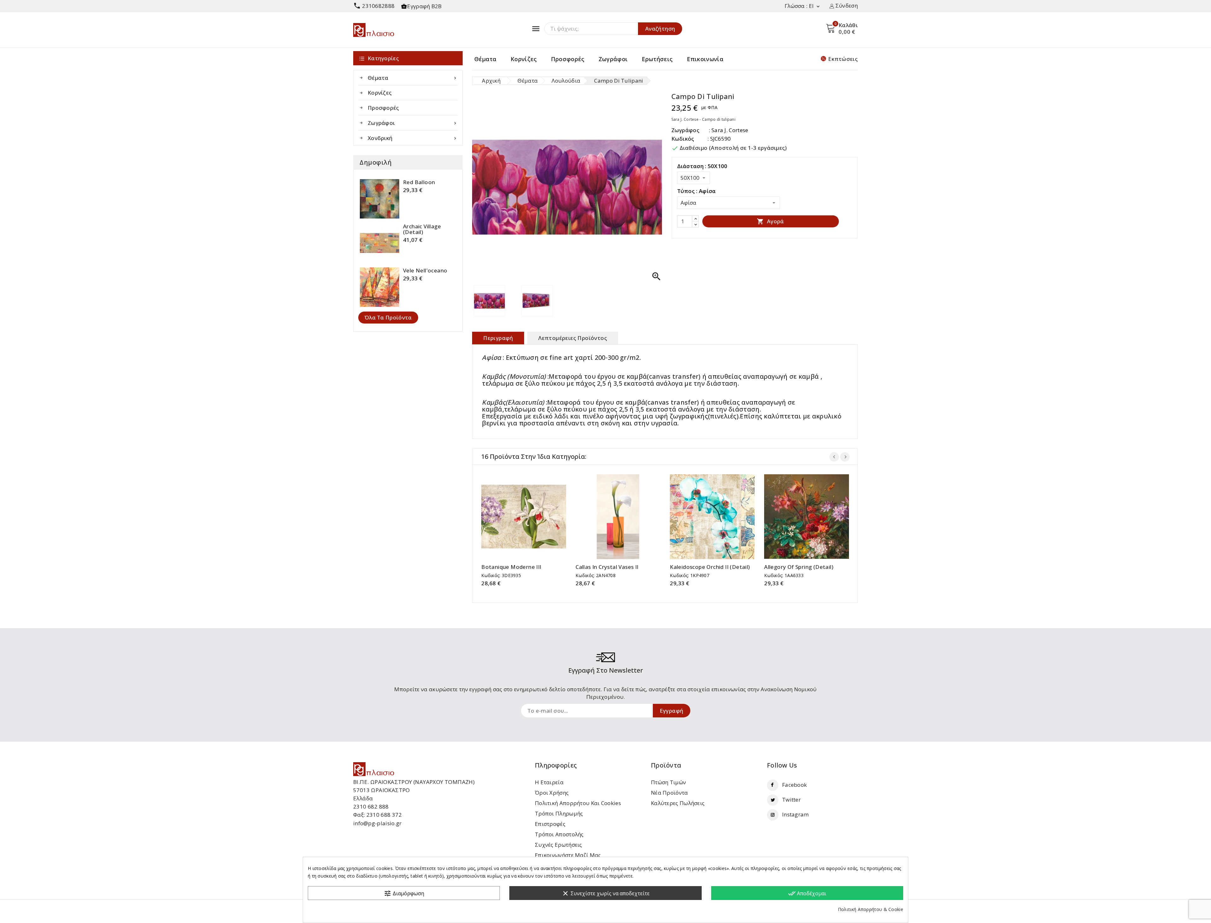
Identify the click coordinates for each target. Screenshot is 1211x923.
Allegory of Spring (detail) (798, 567)
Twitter (791, 799)
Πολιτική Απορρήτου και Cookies (578, 803)
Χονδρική (413, 138)
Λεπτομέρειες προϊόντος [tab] (572, 338)
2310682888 (374, 5)
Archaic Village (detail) (422, 229)
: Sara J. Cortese (728, 130)
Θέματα (485, 59)
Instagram (795, 814)
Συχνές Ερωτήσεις (558, 844)
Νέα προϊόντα (669, 792)
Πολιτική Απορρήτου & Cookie (870, 909)
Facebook (794, 784)
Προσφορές (568, 59)
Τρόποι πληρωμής (559, 813)
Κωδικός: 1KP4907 (689, 575)
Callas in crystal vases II (607, 567)
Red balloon (419, 182)
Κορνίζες (524, 59)
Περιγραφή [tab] (498, 338)
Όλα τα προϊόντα (388, 317)
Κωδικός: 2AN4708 (596, 575)
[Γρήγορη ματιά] (529, 514)
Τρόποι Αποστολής (559, 834)
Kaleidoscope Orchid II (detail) (710, 567)
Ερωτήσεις (657, 59)
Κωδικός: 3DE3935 (501, 575)
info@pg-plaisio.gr (377, 823)
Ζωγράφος (685, 130)
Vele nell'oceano (425, 270)
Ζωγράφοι (613, 59)
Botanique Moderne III (511, 567)
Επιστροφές (550, 823)
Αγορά (770, 221)
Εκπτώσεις (843, 58)
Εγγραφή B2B (424, 6)
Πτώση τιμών (668, 782)
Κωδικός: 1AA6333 (784, 575)
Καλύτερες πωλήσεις (678, 803)
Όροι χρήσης (552, 792)
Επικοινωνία (705, 59)
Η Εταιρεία (549, 782)
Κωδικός (682, 138)
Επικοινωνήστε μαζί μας (568, 855)
